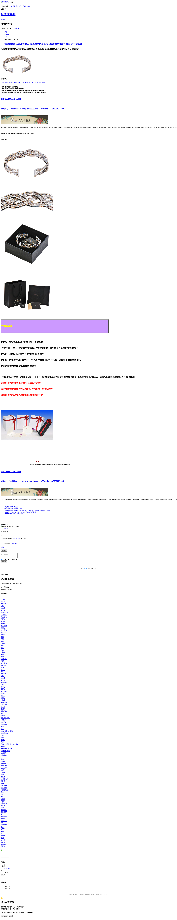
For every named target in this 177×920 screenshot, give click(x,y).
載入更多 (3, 550)
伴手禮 (3, 643)
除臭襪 (3, 608)
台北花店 (4, 768)
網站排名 (4, 755)
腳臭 (2, 606)
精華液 (3, 829)
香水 (2, 833)
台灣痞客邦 (8, 14)
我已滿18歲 (4, 916)
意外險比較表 (5, 718)
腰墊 (2, 737)
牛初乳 (3, 709)
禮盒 (2, 641)
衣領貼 (3, 599)
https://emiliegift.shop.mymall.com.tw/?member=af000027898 (32, 109)
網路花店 (4, 761)
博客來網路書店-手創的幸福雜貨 (13, 508)
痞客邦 (15, 538)
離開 (10, 916)
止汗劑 (3, 623)
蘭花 (2, 729)
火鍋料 (3, 654)
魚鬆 (2, 637)
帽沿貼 (3, 601)
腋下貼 (3, 621)
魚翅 (2, 661)
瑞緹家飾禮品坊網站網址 (11, 99)
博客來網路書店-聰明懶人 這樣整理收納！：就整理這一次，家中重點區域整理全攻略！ (27, 510)
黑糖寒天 (4, 746)
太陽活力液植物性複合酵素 (9, 744)
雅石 (2, 726)
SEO (2, 757)
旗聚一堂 (4, 632)
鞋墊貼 (3, 628)
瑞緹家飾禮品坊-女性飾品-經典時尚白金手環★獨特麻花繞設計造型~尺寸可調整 (43, 44)
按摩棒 (3, 805)
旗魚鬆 (3, 634)
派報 (2, 770)
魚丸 (2, 650)
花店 (2, 759)
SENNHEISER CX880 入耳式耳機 (13, 514)
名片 (5, 36)
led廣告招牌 (4, 779)
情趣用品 (4, 803)
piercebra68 (4, 528)
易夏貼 (3, 619)
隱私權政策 (99, 894)
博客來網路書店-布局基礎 (11, 507)
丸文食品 (4, 630)
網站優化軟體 (5, 751)
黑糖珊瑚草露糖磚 (7, 748)
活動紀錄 (15, 543)
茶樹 (2, 831)
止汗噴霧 (4, 626)
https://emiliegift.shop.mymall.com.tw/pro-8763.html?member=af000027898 (23, 82)
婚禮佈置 (4, 763)
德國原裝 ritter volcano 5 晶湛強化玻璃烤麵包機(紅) (20, 512)
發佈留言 (3, 561)
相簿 (5, 32)
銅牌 (2, 774)
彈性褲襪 (4, 785)
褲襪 (2, 783)
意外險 (3, 715)
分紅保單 (4, 720)
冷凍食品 (4, 659)
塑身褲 (3, 842)
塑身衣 (3, 840)
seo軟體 (3, 753)
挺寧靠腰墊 (4, 733)
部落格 (6, 34)
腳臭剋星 (4, 604)
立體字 (3, 772)
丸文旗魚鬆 (4, 790)
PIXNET (75, 894)
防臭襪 (3, 610)
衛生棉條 (4, 816)
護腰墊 (3, 740)
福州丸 (3, 656)
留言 (19, 538)
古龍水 (3, 836)
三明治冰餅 (4, 612)
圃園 (2, 838)
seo (2, 822)
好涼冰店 (4, 615)
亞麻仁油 (4, 704)
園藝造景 (4, 722)
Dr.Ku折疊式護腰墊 (7, 731)
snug (2, 671)
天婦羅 (3, 652)
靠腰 (2, 735)
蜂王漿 (3, 707)
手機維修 (4, 812)
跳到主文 (4, 19)
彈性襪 (3, 781)
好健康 (3, 700)
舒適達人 (4, 818)
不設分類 (16, 28)
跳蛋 (2, 807)
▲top (2, 547)
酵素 (2, 713)
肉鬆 (2, 639)
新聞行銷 (4, 825)
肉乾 (2, 648)
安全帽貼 (4, 617)
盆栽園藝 (4, 724)
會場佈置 (4, 766)
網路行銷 (4, 821)
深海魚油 (4, 711)
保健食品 (4, 702)
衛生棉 (3, 814)
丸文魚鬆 (4, 788)
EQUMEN (4, 844)
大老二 (3, 794)
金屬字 (3, 777)
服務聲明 (106, 894)
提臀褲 (3, 846)
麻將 (2, 792)
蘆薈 (2, 827)
